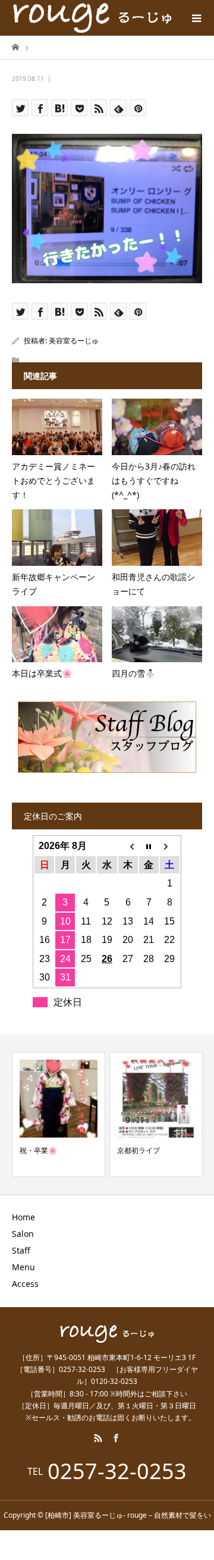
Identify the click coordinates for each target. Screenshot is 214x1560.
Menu (23, 1267)
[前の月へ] (128, 846)
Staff (21, 1250)
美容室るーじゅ (74, 341)
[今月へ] (149, 846)
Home (23, 1217)
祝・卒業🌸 (38, 1150)
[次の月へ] (170, 846)
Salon (23, 1233)
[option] (58, 1114)
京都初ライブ (138, 1150)
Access (25, 1283)
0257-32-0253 (117, 1471)
